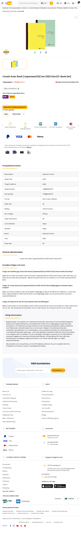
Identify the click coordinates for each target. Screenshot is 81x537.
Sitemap (5, 405)
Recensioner (46, 398)
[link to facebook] (40, 52)
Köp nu (29, 147)
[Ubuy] (9, 3)
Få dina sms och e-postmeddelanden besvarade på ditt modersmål (61, 469)
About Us (5, 391)
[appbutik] (48, 486)
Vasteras (5, 481)
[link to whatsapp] (35, 52)
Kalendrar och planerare (48, 8)
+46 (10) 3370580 (50, 477)
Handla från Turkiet (37, 513)
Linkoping (5, 488)
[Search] (51, 3)
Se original (18, 11)
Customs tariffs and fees (11, 412)
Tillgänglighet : (7, 82)
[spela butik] (60, 486)
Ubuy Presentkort (48, 412)
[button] (59, 3)
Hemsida (5, 8)
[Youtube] (18, 526)
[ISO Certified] (22, 501)
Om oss (48, 522)
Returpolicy (46, 401)
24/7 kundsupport (54, 465)
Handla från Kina (22, 513)
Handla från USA (7, 511)
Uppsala (5, 474)
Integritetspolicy (37, 522)
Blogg (44, 415)
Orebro (5, 485)
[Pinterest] (25, 526)
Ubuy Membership (8, 422)
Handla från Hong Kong (59, 511)
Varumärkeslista (48, 395)
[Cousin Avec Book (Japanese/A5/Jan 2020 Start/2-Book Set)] (40, 35)
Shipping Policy (7, 415)
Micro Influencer (8, 418)
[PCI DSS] (7, 501)
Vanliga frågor (47, 405)
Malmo (4, 471)
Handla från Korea (8, 513)
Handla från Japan (43, 511)
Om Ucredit (46, 408)
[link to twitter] (46, 52)
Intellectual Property (9, 401)
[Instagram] (14, 526)
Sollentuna (6, 478)
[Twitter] (21, 526)
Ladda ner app (47, 391)
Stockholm (6, 464)
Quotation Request (9, 398)
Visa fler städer (8, 491)
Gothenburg (6, 468)
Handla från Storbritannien (25, 511)
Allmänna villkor (24, 522)
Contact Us (6, 395)
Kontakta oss (58, 522)
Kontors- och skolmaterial (30, 8)
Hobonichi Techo (8, 11)
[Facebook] (10, 526)
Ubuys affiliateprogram (50, 418)
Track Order (6, 408)
